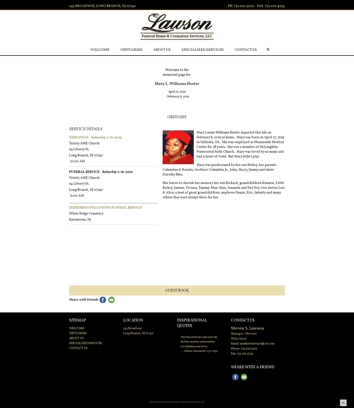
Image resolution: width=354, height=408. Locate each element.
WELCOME (99, 49)
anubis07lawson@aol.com (257, 344)
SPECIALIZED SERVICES (203, 49)
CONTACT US (246, 49)
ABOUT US (162, 49)
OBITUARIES (131, 49)
